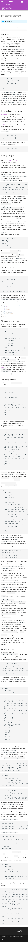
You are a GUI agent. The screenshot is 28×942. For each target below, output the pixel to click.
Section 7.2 (4, 114)
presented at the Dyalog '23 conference (13, 160)
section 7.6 (4, 116)
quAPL (2, 159)
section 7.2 (4, 367)
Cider (4, 124)
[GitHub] (2, 939)
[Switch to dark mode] (22, 2)
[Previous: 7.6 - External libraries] (2, 931)
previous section (18, 545)
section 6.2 (13, 274)
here (7, 936)
